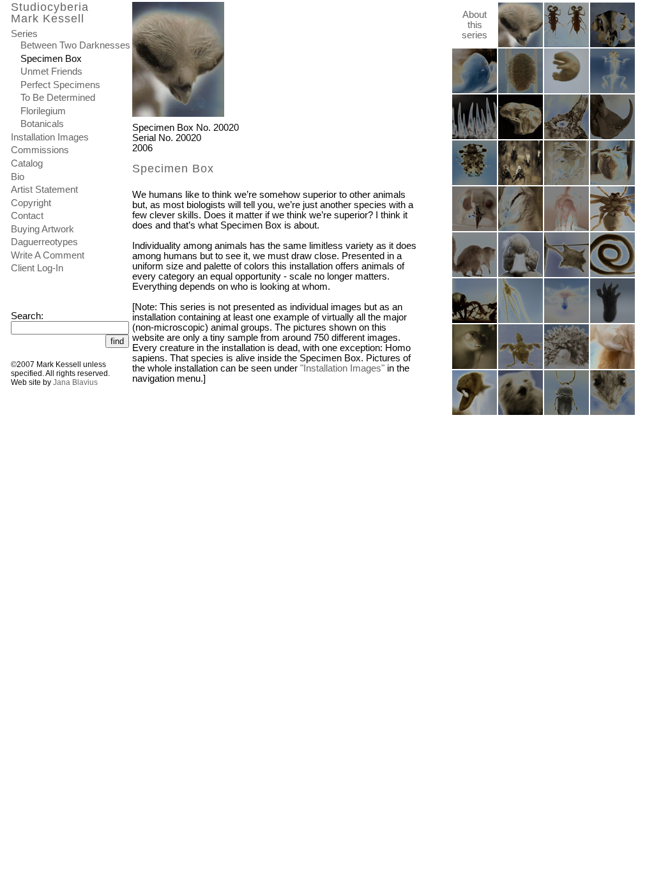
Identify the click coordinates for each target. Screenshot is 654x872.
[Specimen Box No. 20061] (521, 274)
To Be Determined (57, 98)
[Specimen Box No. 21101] (566, 137)
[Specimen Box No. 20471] (475, 274)
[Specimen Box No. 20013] (521, 366)
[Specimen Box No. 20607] (521, 320)
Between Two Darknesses (75, 45)
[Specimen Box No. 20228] (612, 45)
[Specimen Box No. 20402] (521, 228)
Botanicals (42, 124)
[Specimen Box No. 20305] (612, 366)
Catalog (27, 163)
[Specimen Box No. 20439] (566, 412)
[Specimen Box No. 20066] (521, 137)
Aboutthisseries (474, 25)
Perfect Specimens (60, 85)
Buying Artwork (42, 229)
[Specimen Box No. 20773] (566, 366)
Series (24, 34)
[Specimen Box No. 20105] (612, 228)
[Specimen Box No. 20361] (475, 91)
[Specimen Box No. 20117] (521, 91)
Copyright (31, 203)
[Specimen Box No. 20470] (612, 412)
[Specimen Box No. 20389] (475, 412)
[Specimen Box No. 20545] (612, 274)
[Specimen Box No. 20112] (566, 45)
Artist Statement (44, 189)
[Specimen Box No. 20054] (566, 228)
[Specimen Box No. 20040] (475, 228)
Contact (27, 216)
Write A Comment (47, 255)
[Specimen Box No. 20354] (566, 320)
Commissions (40, 150)
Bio (17, 177)
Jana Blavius (75, 382)
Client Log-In (37, 268)
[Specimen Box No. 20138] (612, 182)
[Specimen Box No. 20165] (475, 320)
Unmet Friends (51, 71)
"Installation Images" (342, 368)
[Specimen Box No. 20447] (475, 182)
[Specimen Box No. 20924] (566, 274)
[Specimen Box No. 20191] (612, 320)
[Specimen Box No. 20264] (521, 182)
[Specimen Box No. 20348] (612, 91)
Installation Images (50, 137)
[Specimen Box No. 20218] (475, 366)
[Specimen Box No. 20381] (475, 137)
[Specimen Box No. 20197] (566, 182)
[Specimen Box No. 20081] (566, 91)
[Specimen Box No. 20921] (521, 412)
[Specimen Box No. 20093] (612, 137)
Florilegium (43, 111)
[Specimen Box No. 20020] (521, 45)
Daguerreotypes (44, 242)
